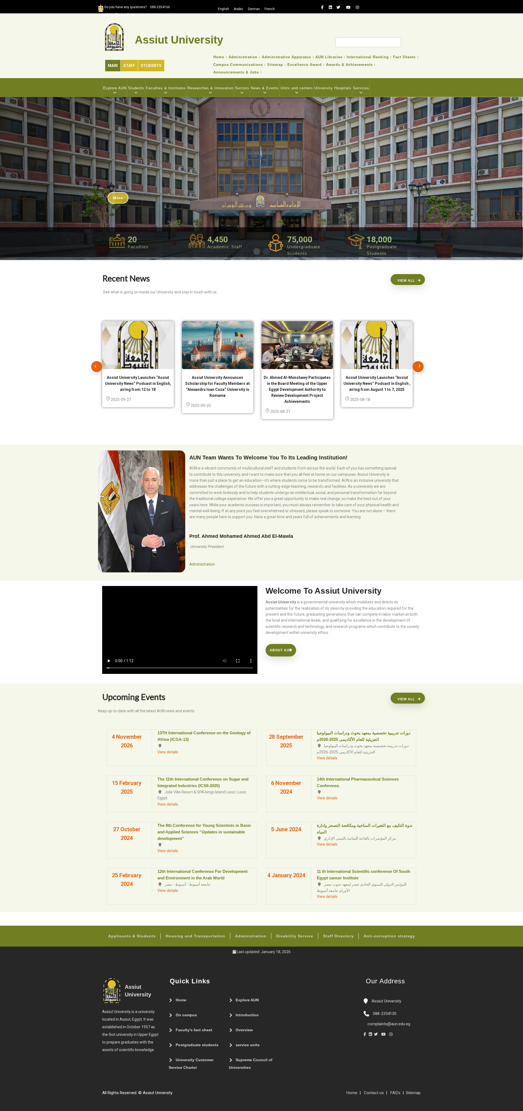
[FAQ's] (180, 1095)
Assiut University (385, 1001)
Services (361, 88)
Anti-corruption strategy (389, 936)
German (254, 9)
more (118, 198)
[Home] (191, 1095)
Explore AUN (114, 88)
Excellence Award (304, 65)
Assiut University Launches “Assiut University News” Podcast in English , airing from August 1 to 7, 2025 (377, 383)
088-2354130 (384, 1013)
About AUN (281, 650)
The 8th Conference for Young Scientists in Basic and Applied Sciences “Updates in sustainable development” (204, 832)
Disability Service (294, 936)
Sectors (242, 88)
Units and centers (297, 88)
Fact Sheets (404, 57)
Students (151, 65)
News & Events (265, 88)
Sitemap (275, 65)
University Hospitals (332, 88)
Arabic (238, 9)
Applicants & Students (132, 936)
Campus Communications (238, 65)
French (269, 9)
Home (218, 57)
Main (113, 65)
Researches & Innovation (210, 88)
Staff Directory (338, 936)
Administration (243, 57)
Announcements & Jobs (236, 72)
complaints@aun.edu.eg (388, 1023)
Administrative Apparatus (286, 57)
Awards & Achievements (349, 65)
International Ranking (368, 57)
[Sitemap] (175, 1095)
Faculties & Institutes (166, 88)
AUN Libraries (328, 57)
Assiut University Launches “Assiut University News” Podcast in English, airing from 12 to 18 (138, 383)
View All (406, 281)
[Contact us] (186, 1095)
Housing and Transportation (195, 936)
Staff (129, 65)
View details (167, 752)
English (223, 9)
